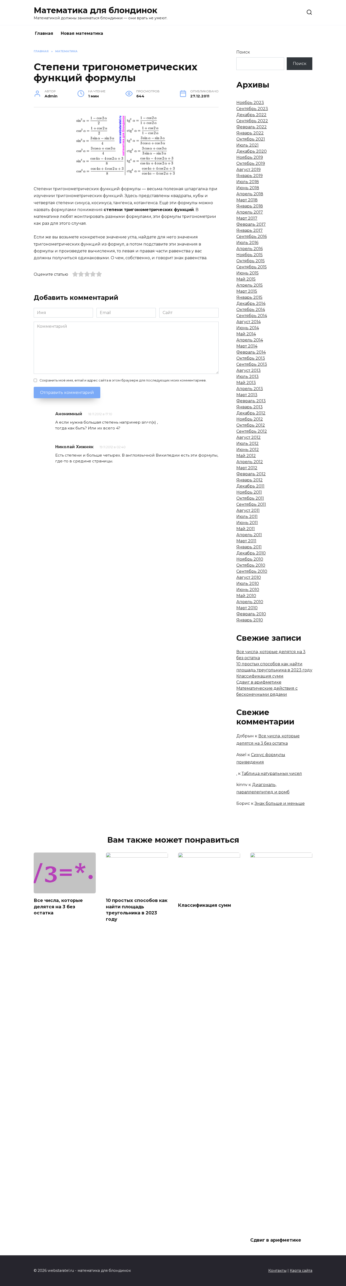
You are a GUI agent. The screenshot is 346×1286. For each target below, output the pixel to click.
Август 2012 (248, 437)
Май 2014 (246, 334)
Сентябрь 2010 (251, 571)
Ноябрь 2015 (249, 254)
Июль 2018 (247, 181)
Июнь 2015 (247, 273)
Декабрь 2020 (251, 151)
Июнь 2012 (247, 449)
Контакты (277, 1270)
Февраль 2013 (251, 400)
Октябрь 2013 (250, 358)
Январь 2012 (249, 480)
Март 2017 (246, 218)
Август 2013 (248, 370)
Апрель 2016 (249, 248)
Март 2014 (246, 346)
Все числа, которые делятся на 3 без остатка (58, 906)
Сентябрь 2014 (251, 315)
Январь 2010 (249, 620)
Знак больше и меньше (280, 803)
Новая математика (82, 33)
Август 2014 (248, 321)
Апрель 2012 (249, 461)
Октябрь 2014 (250, 309)
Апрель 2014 (249, 340)
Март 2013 (246, 394)
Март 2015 (246, 291)
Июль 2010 (247, 583)
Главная (44, 33)
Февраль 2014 (251, 352)
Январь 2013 (249, 407)
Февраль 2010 (251, 614)
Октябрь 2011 (250, 498)
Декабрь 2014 (250, 303)
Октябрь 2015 (250, 260)
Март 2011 (246, 540)
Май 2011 (245, 528)
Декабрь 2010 (251, 553)
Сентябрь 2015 (251, 267)
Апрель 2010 (249, 601)
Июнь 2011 (247, 522)
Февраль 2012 (251, 474)
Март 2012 (246, 467)
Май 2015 (246, 279)
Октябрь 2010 (250, 565)
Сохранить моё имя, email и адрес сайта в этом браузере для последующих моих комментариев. (123, 380)
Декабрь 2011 (250, 486)
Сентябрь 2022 (252, 120)
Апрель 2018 (249, 194)
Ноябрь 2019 (249, 157)
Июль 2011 (247, 516)
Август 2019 (248, 169)
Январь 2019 (249, 175)
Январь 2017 (249, 230)
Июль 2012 (247, 443)
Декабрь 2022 (251, 114)
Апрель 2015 (249, 285)
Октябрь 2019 (250, 163)
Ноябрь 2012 (249, 419)
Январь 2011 (249, 547)
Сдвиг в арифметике (258, 682)
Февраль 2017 (251, 224)
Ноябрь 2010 (249, 559)
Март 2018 (247, 200)
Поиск (243, 52)
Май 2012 (246, 455)
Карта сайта (301, 1270)
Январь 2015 (249, 297)
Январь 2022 (250, 133)
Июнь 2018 (247, 187)
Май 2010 (246, 595)
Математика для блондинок (95, 10)
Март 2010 (247, 607)
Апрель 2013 (249, 388)
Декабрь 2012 (250, 413)
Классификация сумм (259, 676)
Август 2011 (248, 510)
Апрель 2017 (249, 212)
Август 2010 (248, 577)
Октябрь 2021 (250, 139)
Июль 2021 (247, 145)
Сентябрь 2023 (252, 108)
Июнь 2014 (247, 327)
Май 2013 (246, 382)
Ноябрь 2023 (250, 102)
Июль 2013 (247, 376)
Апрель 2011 (249, 534)
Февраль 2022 (251, 127)
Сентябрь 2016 (251, 236)
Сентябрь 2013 (251, 364)
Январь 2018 (249, 206)
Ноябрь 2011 (249, 492)
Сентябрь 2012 (251, 431)
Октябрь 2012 (250, 425)
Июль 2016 (247, 242)
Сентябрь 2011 (251, 504)
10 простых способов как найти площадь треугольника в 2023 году (136, 910)
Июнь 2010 (247, 589)
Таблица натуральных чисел (272, 773)
